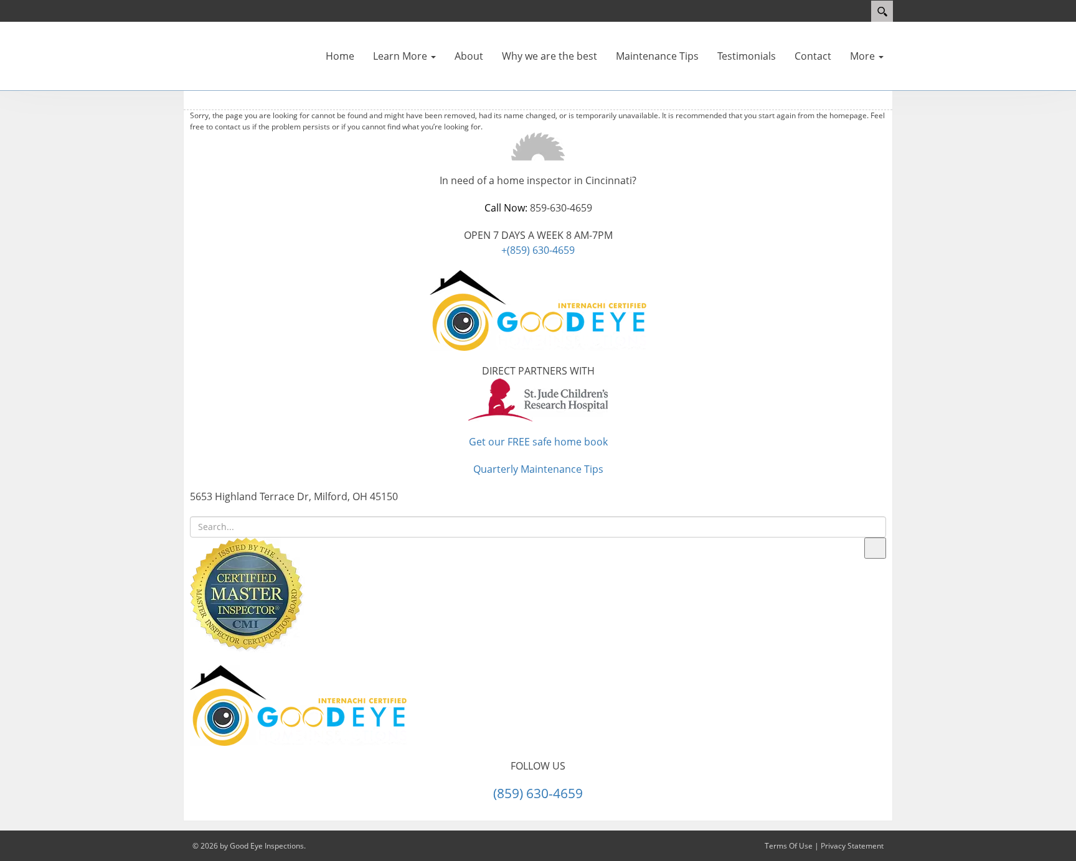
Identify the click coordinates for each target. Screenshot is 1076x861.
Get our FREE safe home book (538, 442)
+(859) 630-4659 (538, 250)
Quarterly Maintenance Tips (538, 469)
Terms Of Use (789, 845)
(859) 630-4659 (538, 793)
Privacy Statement (852, 845)
